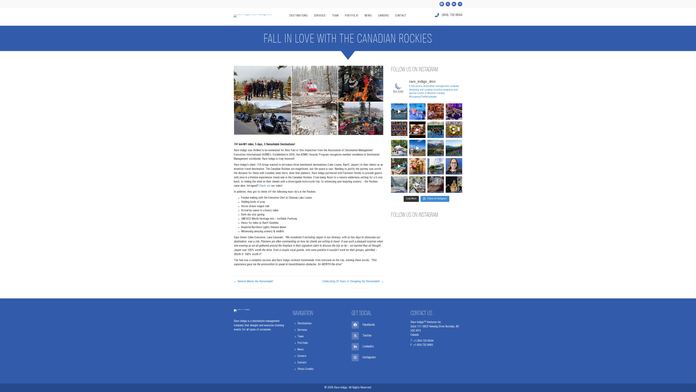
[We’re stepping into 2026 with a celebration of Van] (454, 111)
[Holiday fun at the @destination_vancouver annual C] (417, 129)
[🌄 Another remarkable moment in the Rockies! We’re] (454, 148)
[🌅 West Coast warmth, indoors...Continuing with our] (417, 166)
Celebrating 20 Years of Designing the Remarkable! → (353, 281)
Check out (264, 186)
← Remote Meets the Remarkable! (253, 281)
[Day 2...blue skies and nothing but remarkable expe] (417, 148)
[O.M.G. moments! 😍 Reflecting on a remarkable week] (399, 184)
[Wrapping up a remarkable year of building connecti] (399, 129)
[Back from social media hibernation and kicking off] (435, 111)
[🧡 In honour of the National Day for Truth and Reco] (454, 129)
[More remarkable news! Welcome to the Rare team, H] (454, 166)
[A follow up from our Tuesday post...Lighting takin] (417, 111)
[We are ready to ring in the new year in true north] (435, 184)
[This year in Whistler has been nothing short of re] (435, 129)
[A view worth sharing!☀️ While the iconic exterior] (399, 111)
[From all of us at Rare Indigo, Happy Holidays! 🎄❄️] (454, 184)
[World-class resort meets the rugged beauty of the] (435, 148)
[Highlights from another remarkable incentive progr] (399, 166)
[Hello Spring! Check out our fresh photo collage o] (417, 184)
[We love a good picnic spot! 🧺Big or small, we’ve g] (399, 148)
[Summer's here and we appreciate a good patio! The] (435, 166)
